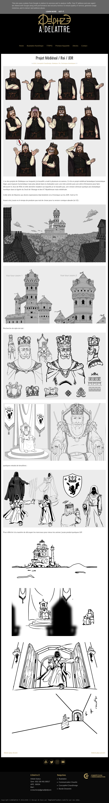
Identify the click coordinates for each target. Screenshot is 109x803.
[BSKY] (51, 764)
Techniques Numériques (68, 63)
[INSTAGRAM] (57, 764)
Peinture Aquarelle (62, 46)
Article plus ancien (98, 753)
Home (21, 46)
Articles (75, 46)
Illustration (63, 779)
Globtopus (55, 63)
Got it (61, 12)
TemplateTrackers (55, 800)
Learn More (51, 12)
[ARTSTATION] (46, 764)
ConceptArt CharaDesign (44, 63)
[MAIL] (63, 764)
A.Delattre (14, 800)
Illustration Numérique (35, 46)
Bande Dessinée (65, 789)
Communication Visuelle (68, 782)
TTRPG (49, 46)
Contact (84, 46)
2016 (34, 63)
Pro (60, 63)
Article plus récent (10, 753)
